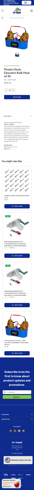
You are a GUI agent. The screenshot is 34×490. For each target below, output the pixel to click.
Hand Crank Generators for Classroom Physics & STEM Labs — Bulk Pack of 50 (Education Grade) (15, 244)
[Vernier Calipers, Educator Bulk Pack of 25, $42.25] (17, 180)
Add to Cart (18, 206)
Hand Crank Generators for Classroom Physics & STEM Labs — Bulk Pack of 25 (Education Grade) (15, 293)
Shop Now (25, 2)
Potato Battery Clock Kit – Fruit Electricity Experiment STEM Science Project (16, 342)
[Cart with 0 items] (31, 11)
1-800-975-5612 (18, 453)
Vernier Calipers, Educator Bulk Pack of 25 (16, 197)
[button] (17, 116)
